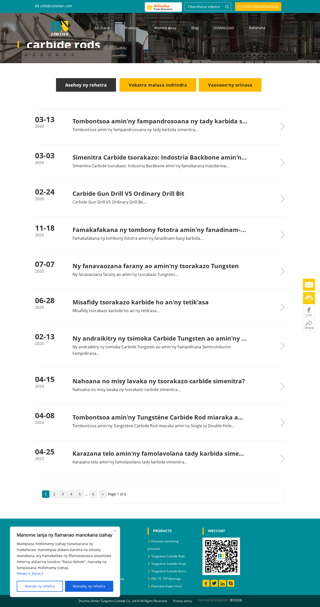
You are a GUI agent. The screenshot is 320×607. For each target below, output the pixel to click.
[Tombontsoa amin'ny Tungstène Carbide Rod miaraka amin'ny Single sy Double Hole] (282, 422)
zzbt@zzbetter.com (56, 5)
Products (131, 27)
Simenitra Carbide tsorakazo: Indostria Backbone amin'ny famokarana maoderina (160, 157)
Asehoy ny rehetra (86, 85)
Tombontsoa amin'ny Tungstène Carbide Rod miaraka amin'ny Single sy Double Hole (160, 417)
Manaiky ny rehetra (89, 586)
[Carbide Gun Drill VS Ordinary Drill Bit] (282, 198)
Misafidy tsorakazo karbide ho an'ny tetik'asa (140, 302)
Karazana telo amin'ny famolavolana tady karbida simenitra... (129, 462)
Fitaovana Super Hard (166, 586)
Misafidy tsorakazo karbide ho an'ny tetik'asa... (116, 310)
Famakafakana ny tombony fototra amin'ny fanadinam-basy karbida (160, 229)
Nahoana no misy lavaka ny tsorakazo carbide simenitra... (126, 389)
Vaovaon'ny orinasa (230, 85)
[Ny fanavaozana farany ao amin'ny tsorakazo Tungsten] (282, 271)
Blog (194, 27)
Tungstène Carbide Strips (168, 564)
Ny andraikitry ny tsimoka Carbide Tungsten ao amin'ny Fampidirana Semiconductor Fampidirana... (151, 350)
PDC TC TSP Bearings (166, 579)
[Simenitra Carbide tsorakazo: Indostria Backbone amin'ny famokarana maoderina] (282, 162)
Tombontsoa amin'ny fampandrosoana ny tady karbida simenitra (160, 121)
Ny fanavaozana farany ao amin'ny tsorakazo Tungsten (155, 266)
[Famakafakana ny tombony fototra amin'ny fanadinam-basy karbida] (282, 234)
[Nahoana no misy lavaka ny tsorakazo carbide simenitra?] (282, 386)
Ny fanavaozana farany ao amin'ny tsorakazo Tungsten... (125, 274)
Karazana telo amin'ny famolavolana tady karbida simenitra (160, 453)
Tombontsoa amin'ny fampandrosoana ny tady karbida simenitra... (135, 129)
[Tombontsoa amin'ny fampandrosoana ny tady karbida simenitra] (282, 126)
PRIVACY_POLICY (30, 573)
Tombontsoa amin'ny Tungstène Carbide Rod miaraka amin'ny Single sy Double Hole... (153, 425)
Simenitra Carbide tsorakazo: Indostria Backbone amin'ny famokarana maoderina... (150, 166)
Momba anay (165, 27)
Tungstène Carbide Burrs (168, 571)
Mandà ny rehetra (40, 586)
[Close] (115, 531)
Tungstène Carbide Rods (168, 556)
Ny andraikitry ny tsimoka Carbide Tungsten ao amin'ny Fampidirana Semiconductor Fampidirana (160, 338)
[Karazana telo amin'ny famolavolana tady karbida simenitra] (282, 458)
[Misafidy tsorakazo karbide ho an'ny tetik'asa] (282, 307)
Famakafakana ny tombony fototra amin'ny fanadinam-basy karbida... (137, 238)
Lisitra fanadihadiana (260, 6)
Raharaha (257, 27)
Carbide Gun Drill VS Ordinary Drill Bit (128, 193)
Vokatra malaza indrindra (158, 85)
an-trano (102, 27)
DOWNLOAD (224, 27)
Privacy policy (182, 601)
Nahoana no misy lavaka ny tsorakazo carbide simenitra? (158, 381)
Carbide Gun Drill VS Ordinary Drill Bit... (109, 202)
